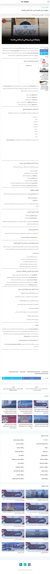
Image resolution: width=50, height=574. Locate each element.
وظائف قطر (21, 455)
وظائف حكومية (44, 7)
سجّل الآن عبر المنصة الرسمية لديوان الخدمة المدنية (28, 340)
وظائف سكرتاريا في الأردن (18, 440)
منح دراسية (45, 451)
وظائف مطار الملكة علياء (18, 471)
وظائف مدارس (20, 463)
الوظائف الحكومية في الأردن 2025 (15, 344)
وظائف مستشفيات (19, 467)
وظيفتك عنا (25, 2)
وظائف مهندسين (19, 475)
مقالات (46, 448)
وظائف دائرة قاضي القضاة (13, 371)
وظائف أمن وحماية (43, 459)
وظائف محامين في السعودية (17, 459)
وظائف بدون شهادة (43, 467)
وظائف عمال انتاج (19, 444)
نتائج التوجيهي (44, 455)
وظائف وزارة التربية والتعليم (17, 479)
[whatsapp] (25, 564)
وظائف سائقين (44, 479)
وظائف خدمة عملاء (43, 475)
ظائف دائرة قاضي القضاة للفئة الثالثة (33, 371)
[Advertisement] (28, 75)
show (31, 65)
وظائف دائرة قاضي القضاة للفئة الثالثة (41, 373)
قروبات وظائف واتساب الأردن (41, 444)
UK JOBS (45, 440)
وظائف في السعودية (19, 451)
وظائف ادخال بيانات (43, 463)
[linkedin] (20, 564)
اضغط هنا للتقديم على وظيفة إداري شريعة (29, 237)
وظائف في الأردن (19, 448)
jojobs (46, 15)
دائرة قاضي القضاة (45, 371)
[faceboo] (29, 564)
